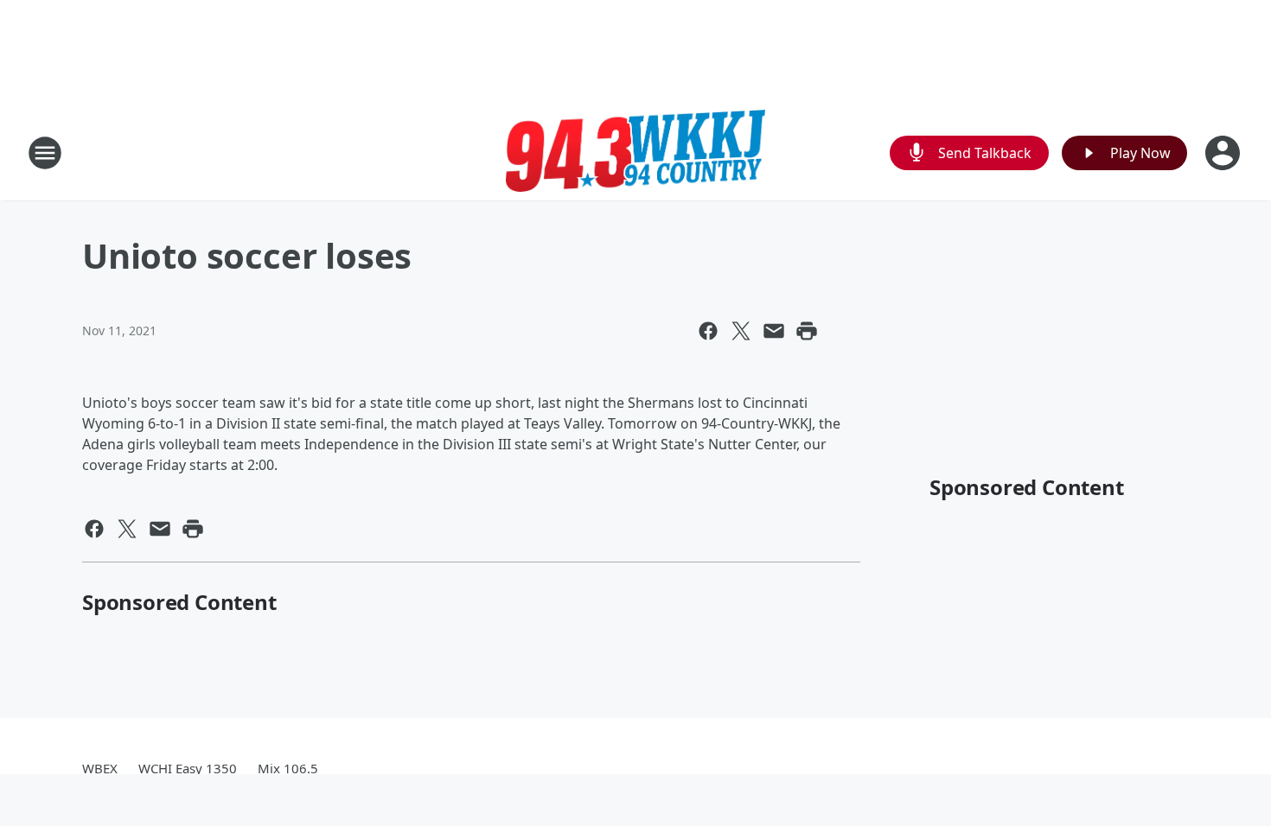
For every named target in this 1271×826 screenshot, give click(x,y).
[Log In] (1224, 153)
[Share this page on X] (741, 331)
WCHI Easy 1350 (187, 768)
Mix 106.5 (288, 768)
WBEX (100, 768)
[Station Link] (635, 152)
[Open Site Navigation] (45, 153)
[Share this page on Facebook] (708, 331)
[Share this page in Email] (774, 331)
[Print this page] (807, 331)
